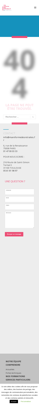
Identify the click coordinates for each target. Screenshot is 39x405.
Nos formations (15, 376)
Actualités (10, 369)
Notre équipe (13, 361)
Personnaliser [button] (26, 401)
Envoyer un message (14, 234)
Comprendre (13, 364)
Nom (7, 198)
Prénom (8, 190)
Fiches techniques (13, 373)
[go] (33, 117)
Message (8, 213)
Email (7, 205)
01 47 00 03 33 (10, 151)
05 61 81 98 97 (10, 170)
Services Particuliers (18, 379)
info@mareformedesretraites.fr (19, 138)
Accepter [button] (14, 401)
